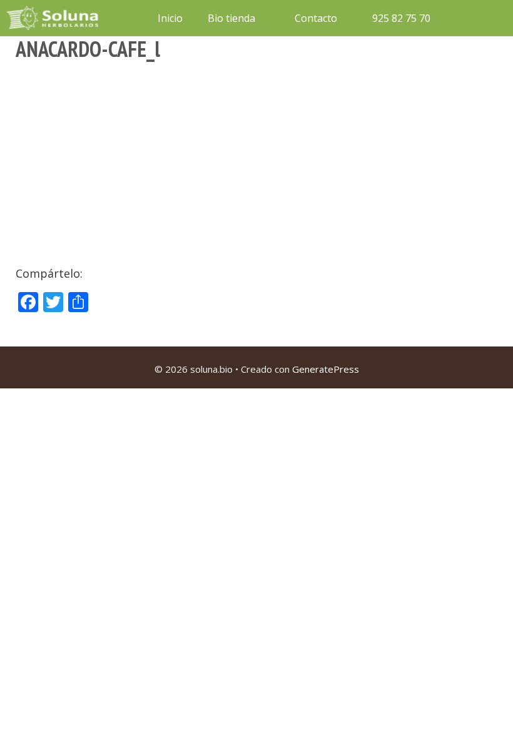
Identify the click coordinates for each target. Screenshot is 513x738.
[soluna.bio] (54, 18)
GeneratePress (325, 369)
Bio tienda (231, 18)
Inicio (170, 18)
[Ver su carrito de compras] (459, 18)
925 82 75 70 (400, 18)
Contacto (316, 18)
